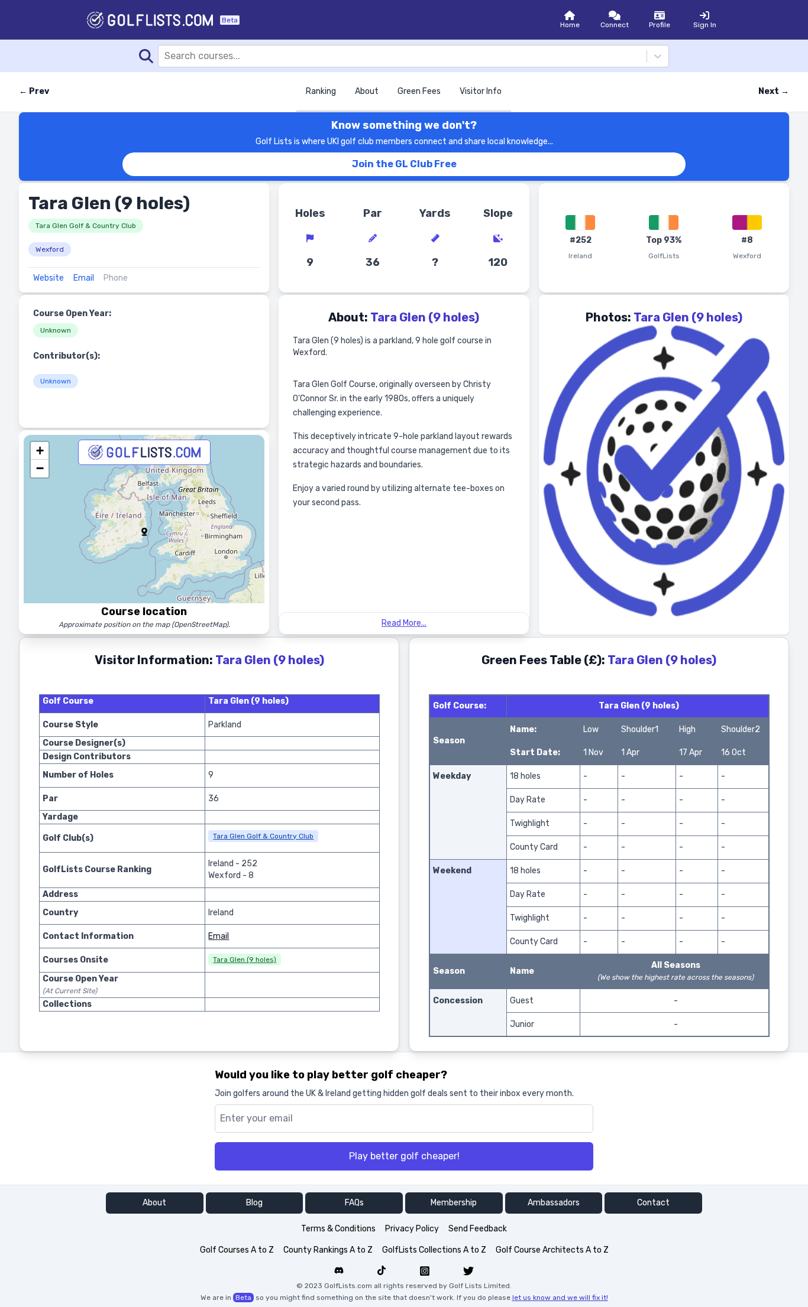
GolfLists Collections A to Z (434, 1250)
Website (48, 278)
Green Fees (419, 91)
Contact (653, 1203)
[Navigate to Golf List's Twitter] (468, 1271)
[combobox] (165, 56)
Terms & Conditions (338, 1229)
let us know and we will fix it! (560, 1297)
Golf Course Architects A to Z (552, 1250)
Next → (773, 91)
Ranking (321, 91)
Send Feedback (477, 1229)
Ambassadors (554, 1203)
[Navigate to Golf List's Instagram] (424, 1271)
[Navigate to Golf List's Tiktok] (381, 1271)
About (367, 91)
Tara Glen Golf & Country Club (85, 226)
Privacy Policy (412, 1229)
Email (83, 278)
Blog (254, 1203)
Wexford (49, 249)
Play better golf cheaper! (404, 1156)
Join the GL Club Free (404, 164)
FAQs (354, 1203)
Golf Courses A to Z (237, 1250)
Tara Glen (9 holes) (244, 959)
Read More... (404, 623)
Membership (454, 1203)
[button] (144, 532)
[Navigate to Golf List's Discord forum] (339, 1271)
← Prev (34, 91)
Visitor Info (481, 91)
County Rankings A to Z (328, 1250)
